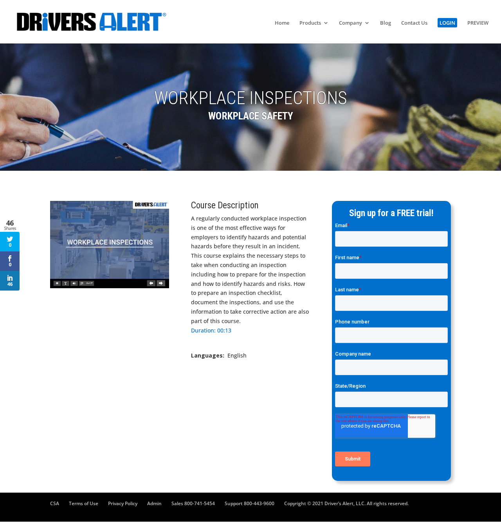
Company (350, 23)
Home (282, 23)
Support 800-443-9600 (249, 503)
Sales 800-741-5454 (193, 503)
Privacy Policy (122, 503)
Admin (154, 503)
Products (310, 23)
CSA (54, 503)
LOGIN (447, 22)
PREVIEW (477, 23)
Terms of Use (83, 503)
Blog (385, 23)
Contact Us (414, 23)
